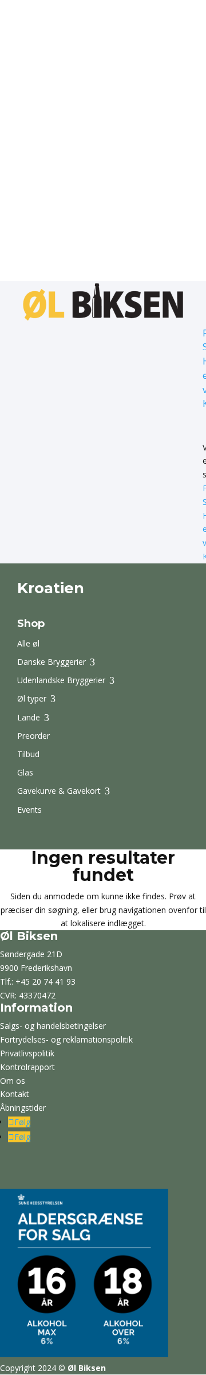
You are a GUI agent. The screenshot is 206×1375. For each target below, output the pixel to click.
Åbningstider (23, 1107)
